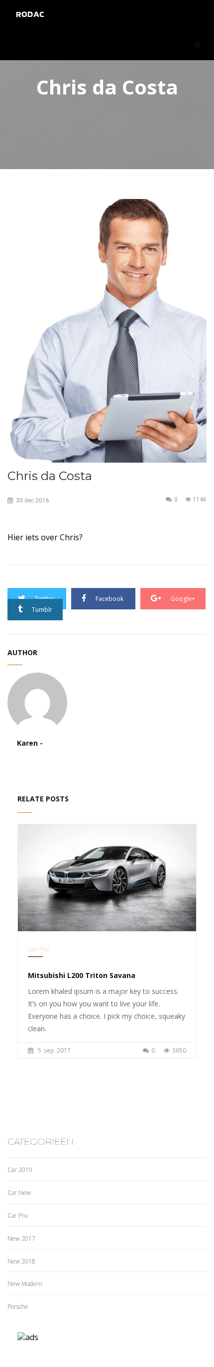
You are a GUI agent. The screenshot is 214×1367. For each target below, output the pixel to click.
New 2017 (21, 1238)
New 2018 (21, 1261)
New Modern (24, 1283)
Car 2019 (19, 1170)
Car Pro (38, 949)
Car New (19, 1192)
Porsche (17, 1306)
